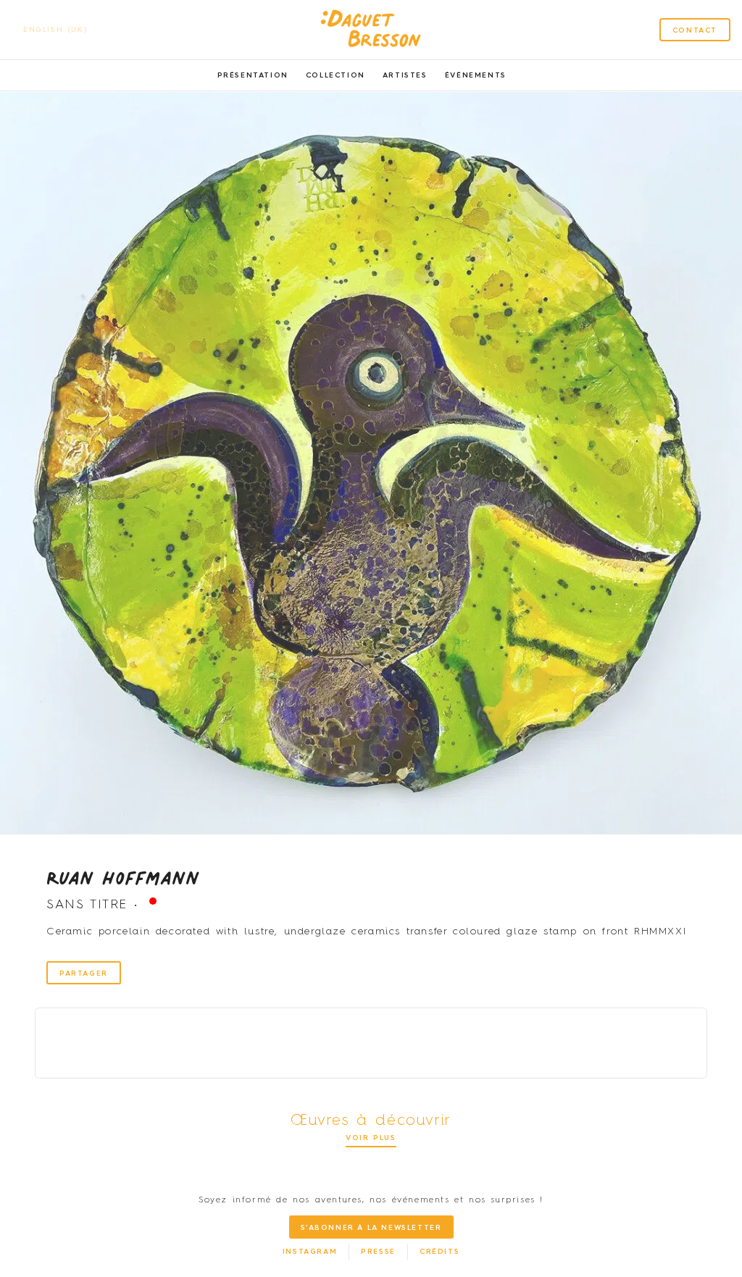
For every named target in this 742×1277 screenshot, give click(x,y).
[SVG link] (370, 29)
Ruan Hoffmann (122, 877)
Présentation (252, 75)
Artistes (405, 75)
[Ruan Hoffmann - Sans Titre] (371, 463)
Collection (335, 75)
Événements (476, 75)
